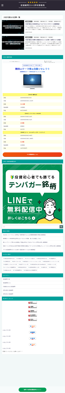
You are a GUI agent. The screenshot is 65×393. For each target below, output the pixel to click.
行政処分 (20, 258)
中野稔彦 (52, 267)
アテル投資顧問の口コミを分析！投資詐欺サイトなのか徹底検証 (19, 249)
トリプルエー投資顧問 (10, 267)
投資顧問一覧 (6, 279)
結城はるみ (8, 270)
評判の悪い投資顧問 (8, 290)
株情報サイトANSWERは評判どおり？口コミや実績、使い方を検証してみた (22, 238)
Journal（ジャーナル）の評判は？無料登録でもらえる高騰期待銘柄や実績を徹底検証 (24, 234)
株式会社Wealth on (9, 258)
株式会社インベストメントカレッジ (32, 261)
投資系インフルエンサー (11, 264)
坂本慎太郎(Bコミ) (34, 267)
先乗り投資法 (36, 21)
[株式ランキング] (32, 302)
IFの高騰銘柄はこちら (32, 154)
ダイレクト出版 (30, 258)
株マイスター (17, 261)
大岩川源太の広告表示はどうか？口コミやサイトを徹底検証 (42, 24)
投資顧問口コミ (29, 21)
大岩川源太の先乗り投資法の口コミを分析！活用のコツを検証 (43, 39)
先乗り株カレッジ (44, 21)
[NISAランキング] (32, 319)
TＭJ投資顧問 (18, 270)
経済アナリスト (24, 264)
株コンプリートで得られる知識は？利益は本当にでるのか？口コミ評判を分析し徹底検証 (25, 242)
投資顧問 (53, 258)
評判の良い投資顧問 (8, 294)
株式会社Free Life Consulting (39, 264)
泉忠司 (45, 267)
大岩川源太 (51, 21)
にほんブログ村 (6, 330)
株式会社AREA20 (42, 258)
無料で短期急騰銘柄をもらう (32, 389)
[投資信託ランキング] (32, 311)
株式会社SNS (22, 267)
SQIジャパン (52, 264)
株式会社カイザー (57, 21)
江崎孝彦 (7, 261)
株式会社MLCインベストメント (51, 261)
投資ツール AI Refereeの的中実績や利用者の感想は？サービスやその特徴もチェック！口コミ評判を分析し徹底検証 (32, 245)
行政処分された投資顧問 (31, 270)
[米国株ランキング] (32, 307)
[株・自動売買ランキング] (32, 315)
